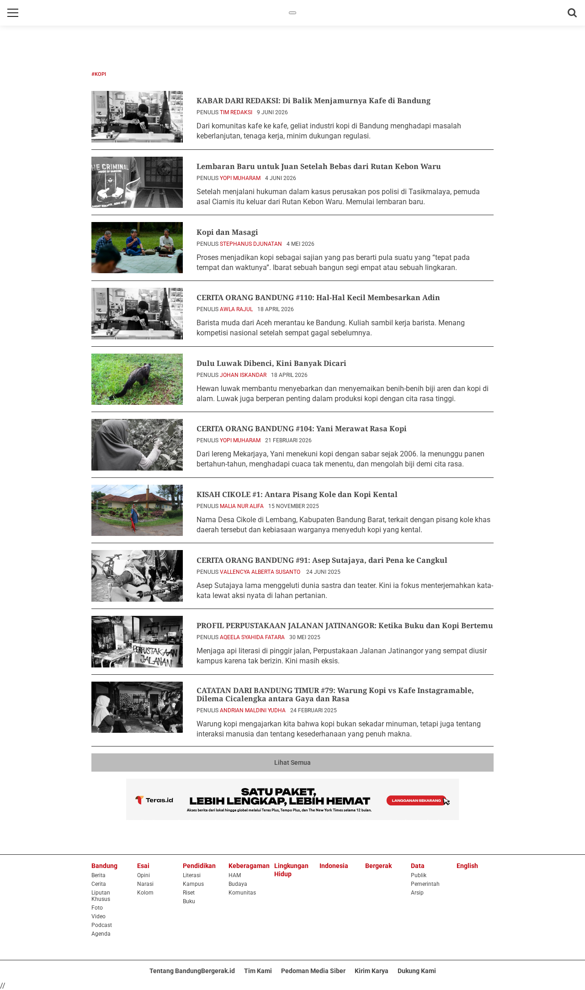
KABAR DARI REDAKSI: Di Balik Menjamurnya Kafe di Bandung (314, 100)
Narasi (145, 884)
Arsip (417, 892)
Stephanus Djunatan (251, 244)
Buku (189, 901)
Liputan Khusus (100, 895)
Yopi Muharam (240, 178)
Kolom (145, 892)
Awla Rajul (236, 309)
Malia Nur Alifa (242, 506)
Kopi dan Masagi (227, 232)
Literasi (192, 875)
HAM (235, 875)
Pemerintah (425, 884)
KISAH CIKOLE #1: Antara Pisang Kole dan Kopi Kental (297, 494)
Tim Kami (258, 970)
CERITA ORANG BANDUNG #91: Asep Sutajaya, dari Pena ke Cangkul (322, 560)
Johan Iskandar (243, 375)
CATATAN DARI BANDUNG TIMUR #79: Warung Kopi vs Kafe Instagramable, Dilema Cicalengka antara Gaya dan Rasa (335, 694)
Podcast (101, 925)
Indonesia (333, 865)
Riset (189, 892)
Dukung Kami (417, 970)
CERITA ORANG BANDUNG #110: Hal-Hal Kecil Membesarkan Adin (318, 297)
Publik (418, 875)
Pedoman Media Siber (313, 970)
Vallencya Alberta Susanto (261, 572)
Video (98, 916)
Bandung (104, 865)
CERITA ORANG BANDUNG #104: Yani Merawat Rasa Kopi (302, 429)
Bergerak (378, 865)
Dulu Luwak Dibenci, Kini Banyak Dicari (271, 363)
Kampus (193, 884)
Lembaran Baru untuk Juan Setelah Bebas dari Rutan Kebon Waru (319, 166)
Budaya (238, 884)
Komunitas (242, 892)
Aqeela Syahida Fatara (252, 637)
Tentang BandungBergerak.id (192, 970)
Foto (97, 908)
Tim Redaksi (236, 112)
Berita (98, 875)
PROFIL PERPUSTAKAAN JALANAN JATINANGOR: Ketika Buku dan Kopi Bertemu (345, 625)
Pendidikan (199, 865)
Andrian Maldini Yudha (253, 710)
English (467, 865)
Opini (143, 875)
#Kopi (98, 74)
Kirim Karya (371, 970)
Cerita (98, 884)
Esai (143, 865)
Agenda (101, 934)
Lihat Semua (292, 762)
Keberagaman (249, 865)
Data (418, 865)
